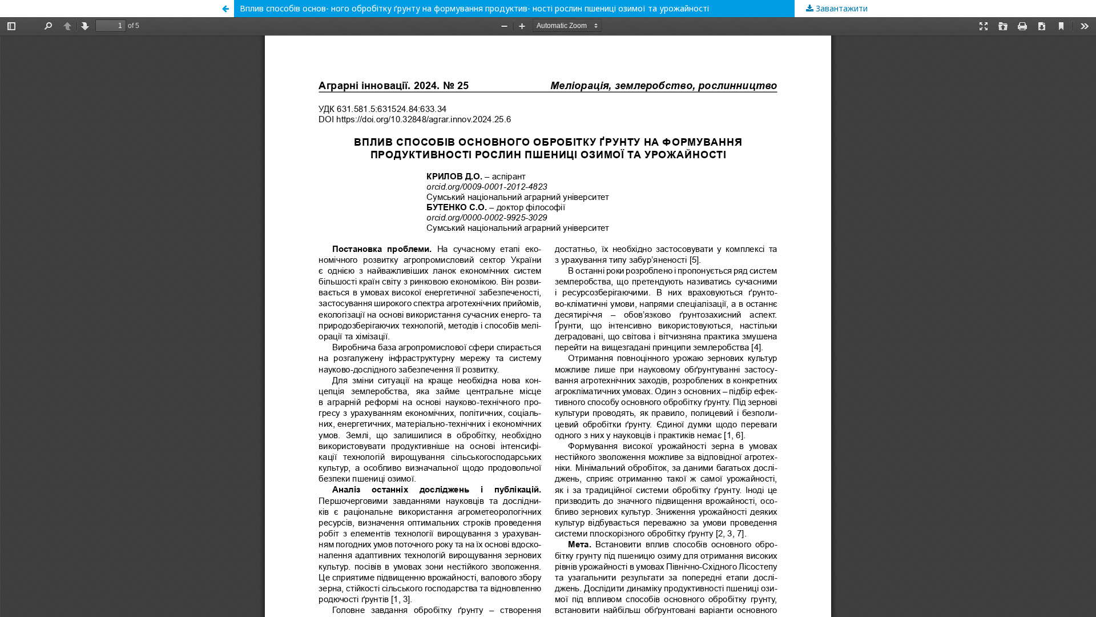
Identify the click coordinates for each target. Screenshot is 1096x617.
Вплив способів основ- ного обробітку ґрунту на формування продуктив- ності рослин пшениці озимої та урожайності (474, 8)
